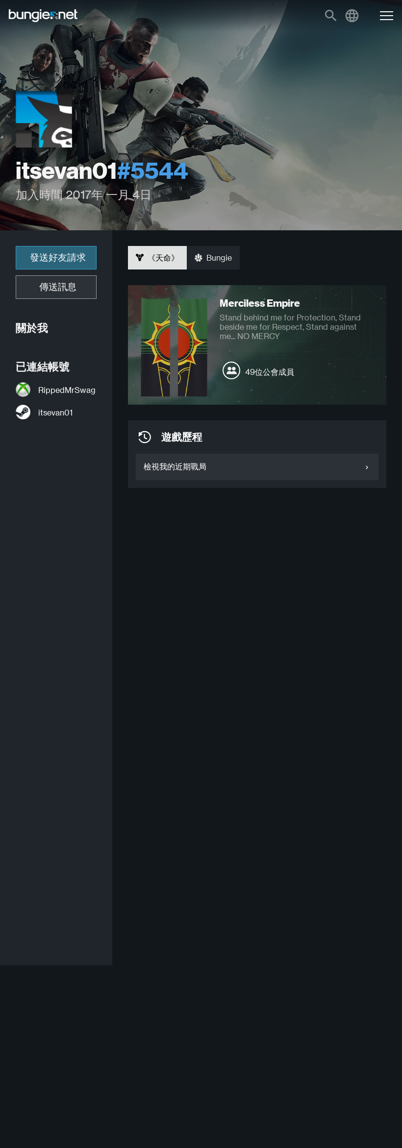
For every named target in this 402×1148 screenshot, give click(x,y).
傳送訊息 (57, 287)
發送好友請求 (58, 257)
